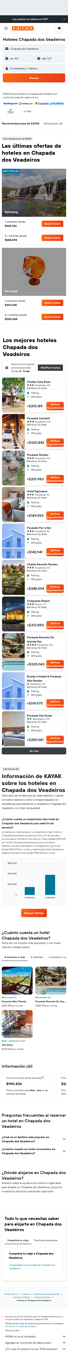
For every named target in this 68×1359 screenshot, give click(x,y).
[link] (34, 913)
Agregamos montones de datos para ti (28, 1342)
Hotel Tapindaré (37, 491)
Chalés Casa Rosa (38, 381)
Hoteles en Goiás (42, 1297)
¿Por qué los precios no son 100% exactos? (31, 1349)
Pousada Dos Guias (39, 715)
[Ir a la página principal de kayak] (23, 28)
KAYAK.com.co (11, 1294)
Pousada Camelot (38, 418)
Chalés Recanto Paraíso (42, 564)
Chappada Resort (38, 600)
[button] (64, 19)
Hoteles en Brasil (22, 1297)
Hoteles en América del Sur (46, 1294)
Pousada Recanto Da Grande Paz (40, 639)
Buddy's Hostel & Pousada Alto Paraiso (44, 678)
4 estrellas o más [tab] (15, 957)
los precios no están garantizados (21, 1326)
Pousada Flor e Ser (39, 527)
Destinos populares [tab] (46, 1240)
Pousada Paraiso (37, 454)
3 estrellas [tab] (37, 957)
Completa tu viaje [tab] (18, 1240)
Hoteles (25, 1294)
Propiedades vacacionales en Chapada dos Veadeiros (32, 1266)
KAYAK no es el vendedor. (20, 1336)
